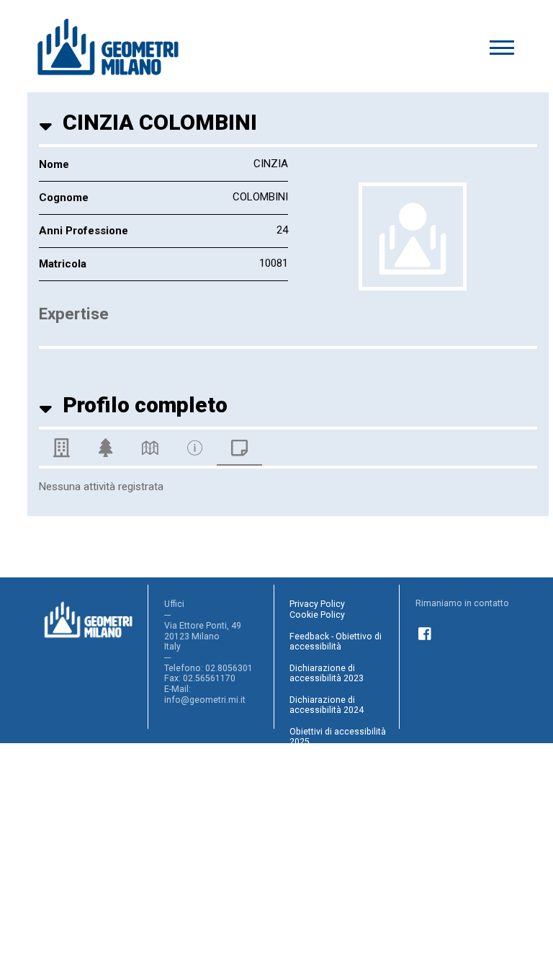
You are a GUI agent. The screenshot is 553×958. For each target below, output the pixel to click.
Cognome (64, 197)
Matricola (62, 263)
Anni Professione (83, 230)
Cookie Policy (317, 615)
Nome (54, 164)
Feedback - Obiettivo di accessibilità (335, 641)
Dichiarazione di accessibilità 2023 (326, 673)
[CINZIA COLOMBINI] (413, 236)
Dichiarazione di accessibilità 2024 (326, 705)
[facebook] (425, 632)
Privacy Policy (317, 604)
